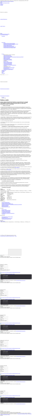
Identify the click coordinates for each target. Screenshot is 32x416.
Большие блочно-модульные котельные (9, 43)
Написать (2, 279)
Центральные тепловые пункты (8, 69)
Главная (3, 97)
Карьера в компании (11, 1)
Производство (4, 70)
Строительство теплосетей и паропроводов (8, 213)
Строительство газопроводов (8, 64)
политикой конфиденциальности (20, 280)
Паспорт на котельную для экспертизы (7, 203)
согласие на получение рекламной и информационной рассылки (11, 272)
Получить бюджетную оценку (4, 330)
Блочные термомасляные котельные (9, 46)
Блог (2, 72)
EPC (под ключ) (6, 61)
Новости (3, 71)
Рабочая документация (7, 57)
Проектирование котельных (8, 59)
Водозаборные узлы (5, 217)
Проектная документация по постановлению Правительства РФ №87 (12, 204)
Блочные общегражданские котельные (9, 44)
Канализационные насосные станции (9, 67)
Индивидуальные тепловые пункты (9, 68)
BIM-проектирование (7, 58)
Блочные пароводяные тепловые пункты (9, 47)
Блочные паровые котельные (8, 45)
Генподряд (5, 65)
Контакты (3, 73)
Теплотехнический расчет (7, 55)
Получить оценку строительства (5, 355)
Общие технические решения (8, 56)
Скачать (1, 1)
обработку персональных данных (10, 299)
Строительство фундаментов (8, 63)
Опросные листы (5, 1)
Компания (3, 36)
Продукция (3, 42)
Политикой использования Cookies (22, 413)
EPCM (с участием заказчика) (6, 210)
